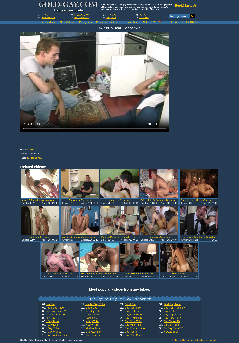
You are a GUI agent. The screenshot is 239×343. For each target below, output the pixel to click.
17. (90, 325)
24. (131, 314)
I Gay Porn (111, 17)
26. (131, 321)
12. (89, 308)
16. (90, 321)
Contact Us (176, 340)
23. (130, 311)
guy (28, 158)
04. (54, 314)
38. (171, 328)
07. (50, 325)
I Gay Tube (144, 17)
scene (34, 158)
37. (169, 325)
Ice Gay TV (111, 15)
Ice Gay (45, 15)
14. (90, 314)
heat (40, 158)
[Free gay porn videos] (68, 7)
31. (170, 304)
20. (90, 335)
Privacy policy (212, 340)
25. (131, 318)
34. (170, 314)
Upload (202, 340)
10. (55, 335)
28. (132, 328)
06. (50, 321)
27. (130, 325)
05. (50, 318)
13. (91, 311)
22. (130, 308)
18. (90, 328)
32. (172, 308)
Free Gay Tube (48, 17)
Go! (192, 16)
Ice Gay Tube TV (81, 15)
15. (89, 318)
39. (169, 331)
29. (128, 331)
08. (50, 328)
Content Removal (190, 340)
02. (53, 308)
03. (54, 311)
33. (170, 311)
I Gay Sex (143, 15)
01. (48, 304)
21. (128, 304)
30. (132, 335)
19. (91, 331)
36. (169, 321)
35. (170, 318)
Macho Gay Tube (81, 17)
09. (51, 331)
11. (93, 304)
